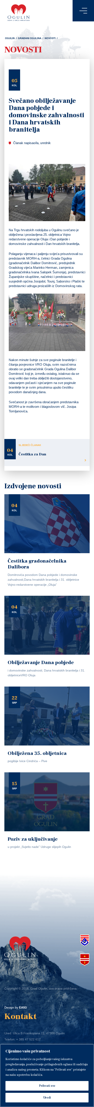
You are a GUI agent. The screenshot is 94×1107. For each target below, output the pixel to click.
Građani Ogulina (29, 38)
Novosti (50, 38)
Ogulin (10, 38)
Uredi (47, 1098)
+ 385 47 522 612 (28, 1039)
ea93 (23, 1007)
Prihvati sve (47, 1086)
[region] (47, 1075)
